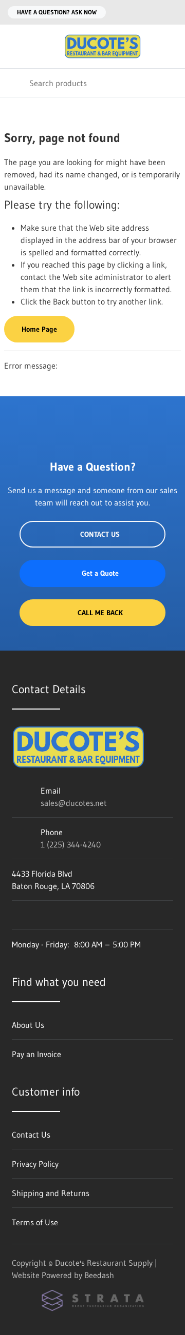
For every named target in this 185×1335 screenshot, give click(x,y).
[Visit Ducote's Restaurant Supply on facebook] (16, 915)
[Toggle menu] (14, 46)
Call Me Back (100, 612)
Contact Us (100, 534)
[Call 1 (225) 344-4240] (171, 12)
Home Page (39, 329)
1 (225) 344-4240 (71, 844)
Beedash (99, 1275)
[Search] (14, 83)
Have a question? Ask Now (57, 12)
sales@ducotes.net (74, 803)
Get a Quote (100, 573)
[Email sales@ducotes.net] (150, 12)
